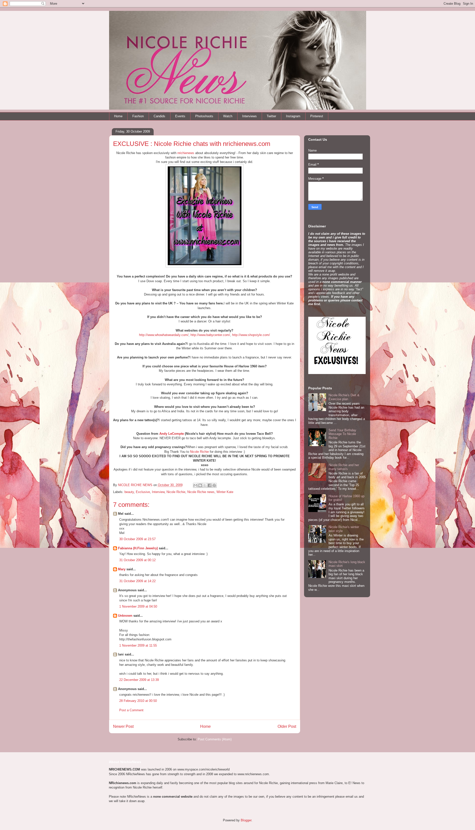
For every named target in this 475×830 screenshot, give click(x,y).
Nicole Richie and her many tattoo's (344, 467)
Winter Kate (224, 492)
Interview (158, 492)
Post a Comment (131, 710)
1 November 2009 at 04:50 (138, 606)
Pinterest (316, 116)
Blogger (246, 820)
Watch (227, 116)
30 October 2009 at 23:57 (137, 539)
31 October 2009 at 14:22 (137, 581)
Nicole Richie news (200, 492)
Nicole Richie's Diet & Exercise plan (344, 397)
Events (180, 116)
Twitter (271, 116)
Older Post (287, 726)
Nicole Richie (199, 452)
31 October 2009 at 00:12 (137, 560)
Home (118, 116)
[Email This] (195, 485)
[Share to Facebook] (209, 485)
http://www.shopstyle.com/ (251, 335)
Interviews (249, 116)
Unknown (125, 615)
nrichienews (185, 153)
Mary (121, 569)
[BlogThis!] (200, 485)
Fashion (138, 116)
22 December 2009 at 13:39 (139, 680)
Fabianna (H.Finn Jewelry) (138, 548)
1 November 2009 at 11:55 (138, 645)
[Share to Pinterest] (214, 485)
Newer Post (123, 726)
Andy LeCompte (171, 433)
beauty (129, 492)
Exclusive (143, 492)
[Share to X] (204, 485)
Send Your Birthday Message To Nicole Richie (342, 434)
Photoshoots (204, 116)
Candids (159, 116)
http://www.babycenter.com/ (210, 335)
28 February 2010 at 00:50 (138, 701)
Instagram (293, 116)
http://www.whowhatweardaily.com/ (164, 335)
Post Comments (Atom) (215, 739)
